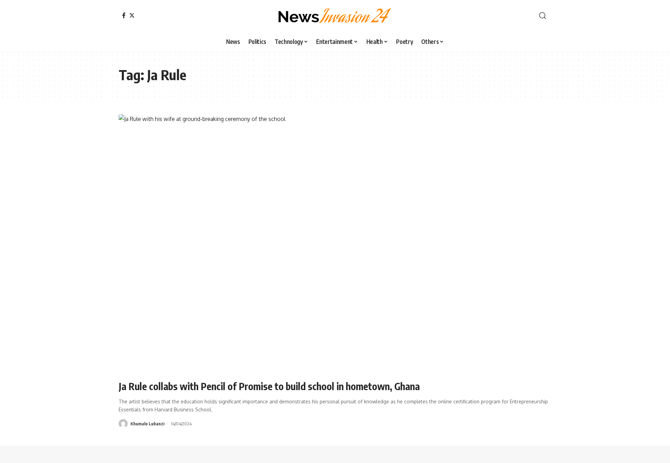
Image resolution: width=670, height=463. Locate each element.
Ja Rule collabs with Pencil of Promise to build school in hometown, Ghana (269, 386)
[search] (542, 16)
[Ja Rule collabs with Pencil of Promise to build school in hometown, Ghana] (335, 244)
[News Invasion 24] (335, 15)
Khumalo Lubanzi (147, 423)
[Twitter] (131, 15)
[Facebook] (123, 15)
